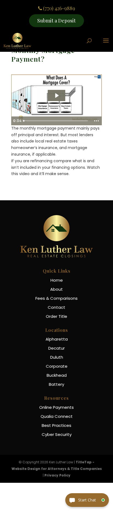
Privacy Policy (57, 475)
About (56, 289)
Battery (56, 384)
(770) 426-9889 (58, 8)
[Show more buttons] (96, 120)
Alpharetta (57, 339)
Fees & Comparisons (56, 298)
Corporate (56, 366)
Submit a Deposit (56, 20)
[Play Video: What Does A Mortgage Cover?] (56, 95)
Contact (56, 307)
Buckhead (57, 375)
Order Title (56, 316)
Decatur (56, 348)
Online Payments (56, 407)
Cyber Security (57, 434)
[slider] (56, 120)
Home (56, 280)
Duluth (56, 357)
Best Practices (56, 425)
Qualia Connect (57, 416)
